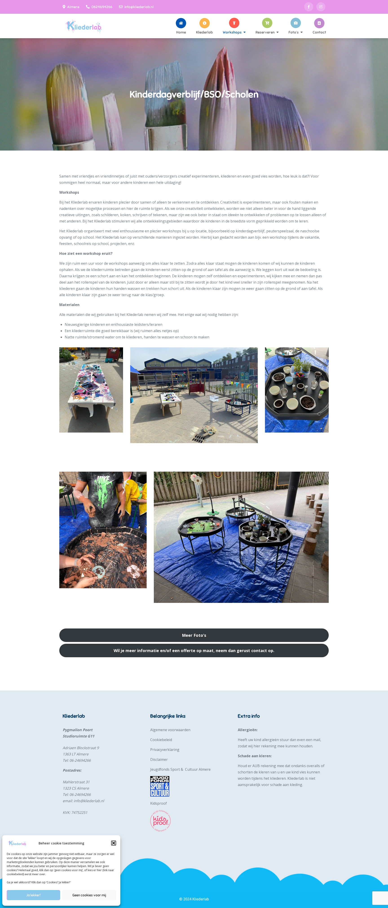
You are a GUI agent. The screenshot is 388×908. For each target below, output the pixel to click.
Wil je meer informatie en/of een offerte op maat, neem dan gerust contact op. (194, 650)
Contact (319, 32)
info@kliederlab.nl (139, 7)
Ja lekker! (33, 895)
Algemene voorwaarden (170, 729)
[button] (113, 843)
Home (181, 32)
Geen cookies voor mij (89, 895)
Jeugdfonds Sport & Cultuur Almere (180, 769)
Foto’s (294, 32)
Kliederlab (204, 32)
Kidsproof (158, 803)
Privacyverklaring (164, 749)
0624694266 (101, 7)
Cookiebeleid (161, 739)
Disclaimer (159, 759)
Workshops (232, 32)
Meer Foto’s (194, 635)
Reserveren (265, 32)
